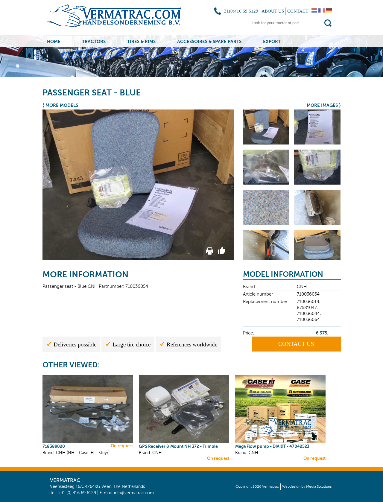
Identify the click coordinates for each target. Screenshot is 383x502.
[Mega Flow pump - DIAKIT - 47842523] (280, 441)
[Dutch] (314, 11)
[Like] (221, 253)
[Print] (209, 253)
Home (53, 41)
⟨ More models (60, 105)
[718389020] (87, 441)
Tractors (94, 41)
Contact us (296, 344)
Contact (297, 11)
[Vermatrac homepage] (121, 17)
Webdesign (291, 486)
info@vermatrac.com (134, 493)
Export (272, 41)
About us (273, 11)
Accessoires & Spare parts (209, 41)
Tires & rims (141, 41)
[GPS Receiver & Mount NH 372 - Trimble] (184, 441)
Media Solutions (319, 486)
